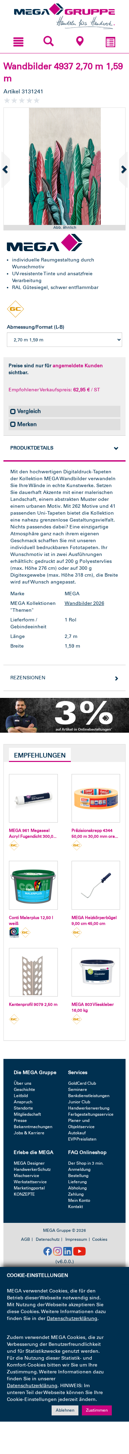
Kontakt (75, 1206)
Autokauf (77, 1133)
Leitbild (21, 1095)
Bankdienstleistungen (88, 1095)
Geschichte (24, 1089)
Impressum (76, 1239)
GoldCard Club (82, 1083)
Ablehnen (65, 1410)
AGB (25, 1239)
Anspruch (23, 1102)
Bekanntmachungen (33, 1126)
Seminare (77, 1089)
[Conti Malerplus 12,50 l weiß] (33, 885)
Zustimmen (97, 1410)
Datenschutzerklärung (72, 1318)
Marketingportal (29, 1188)
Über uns (22, 1083)
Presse (20, 1120)
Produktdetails (31, 448)
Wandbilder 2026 (84, 603)
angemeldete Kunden (78, 366)
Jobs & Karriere (29, 1133)
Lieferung (77, 1181)
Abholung (77, 1188)
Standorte (23, 1108)
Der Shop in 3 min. (86, 1163)
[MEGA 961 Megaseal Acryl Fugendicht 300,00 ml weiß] (33, 798)
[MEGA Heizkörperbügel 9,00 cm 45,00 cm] (96, 885)
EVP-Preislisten (82, 1139)
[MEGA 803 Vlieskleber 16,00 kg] (96, 972)
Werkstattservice (30, 1181)
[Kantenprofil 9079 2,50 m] (33, 972)
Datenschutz (48, 1239)
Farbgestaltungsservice (91, 1114)
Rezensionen (27, 678)
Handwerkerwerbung (88, 1108)
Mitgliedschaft (27, 1114)
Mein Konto (79, 1200)
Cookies (99, 1239)
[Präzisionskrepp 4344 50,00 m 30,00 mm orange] (96, 798)
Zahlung (76, 1194)
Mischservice (26, 1175)
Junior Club (79, 1102)
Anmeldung (79, 1169)
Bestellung (78, 1175)
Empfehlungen (40, 755)
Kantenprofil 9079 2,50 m (33, 1004)
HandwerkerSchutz (32, 1169)
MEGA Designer (29, 1163)
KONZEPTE (24, 1194)
